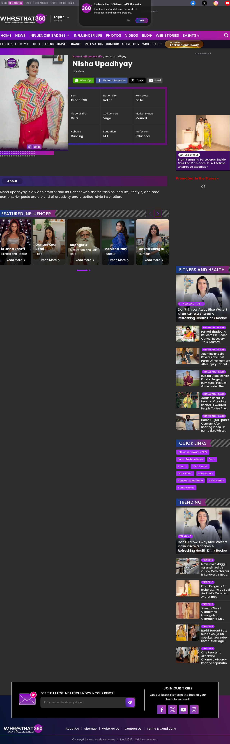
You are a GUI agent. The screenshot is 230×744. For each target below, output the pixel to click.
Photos (113, 35)
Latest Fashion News (190, 459)
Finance (76, 44)
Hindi (71, 2)
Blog (147, 35)
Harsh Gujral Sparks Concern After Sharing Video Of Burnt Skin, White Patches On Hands (215, 425)
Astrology (131, 44)
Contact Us (133, 729)
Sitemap (90, 729)
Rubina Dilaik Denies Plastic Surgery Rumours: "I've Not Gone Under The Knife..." (215, 381)
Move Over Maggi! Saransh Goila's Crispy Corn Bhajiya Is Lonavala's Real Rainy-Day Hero (215, 569)
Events (189, 35)
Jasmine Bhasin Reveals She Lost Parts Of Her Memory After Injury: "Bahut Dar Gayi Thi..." (215, 359)
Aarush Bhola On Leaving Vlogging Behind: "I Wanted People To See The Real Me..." (213, 403)
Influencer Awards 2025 (193, 452)
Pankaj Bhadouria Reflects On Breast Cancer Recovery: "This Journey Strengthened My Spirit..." (214, 337)
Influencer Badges (47, 34)
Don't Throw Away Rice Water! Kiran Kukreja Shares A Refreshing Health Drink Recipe (202, 313)
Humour (112, 44)
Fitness (48, 44)
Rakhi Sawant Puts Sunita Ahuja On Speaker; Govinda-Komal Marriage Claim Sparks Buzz (214, 636)
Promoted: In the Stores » (197, 178)
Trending (190, 502)
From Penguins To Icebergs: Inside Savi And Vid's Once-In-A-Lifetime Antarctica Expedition (202, 163)
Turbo (62, 2)
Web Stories (167, 35)
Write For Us (152, 44)
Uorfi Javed (185, 473)
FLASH (28, 2)
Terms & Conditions (161, 729)
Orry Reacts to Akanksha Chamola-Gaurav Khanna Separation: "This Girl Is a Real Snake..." (215, 658)
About (12, 181)
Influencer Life (88, 35)
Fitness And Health (202, 270)
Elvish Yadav (216, 480)
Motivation (94, 44)
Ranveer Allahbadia (190, 480)
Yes (141, 20)
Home (6, 35)
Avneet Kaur (205, 473)
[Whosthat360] (23, 18)
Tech (4, 2)
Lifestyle (22, 44)
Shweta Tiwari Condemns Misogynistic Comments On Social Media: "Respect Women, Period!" (213, 614)
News (20, 35)
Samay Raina (186, 487)
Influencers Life (92, 56)
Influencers (15, 2)
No (128, 20)
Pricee (53, 2)
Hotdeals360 (40, 2)
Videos (131, 35)
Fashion (6, 44)
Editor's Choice (189, 154)
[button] (157, 213)
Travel (61, 44)
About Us (72, 729)
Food (35, 44)
